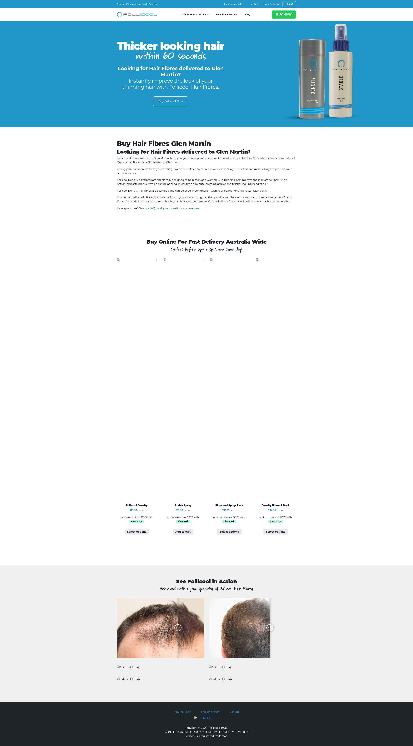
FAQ (247, 14)
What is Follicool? (195, 14)
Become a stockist (233, 4)
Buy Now (284, 14)
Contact (254, 4)
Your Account (272, 4)
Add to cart (183, 531)
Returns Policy (182, 711)
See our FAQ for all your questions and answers (169, 208)
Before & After (226, 14)
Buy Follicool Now (171, 101)
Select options (136, 531)
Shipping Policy (210, 711)
